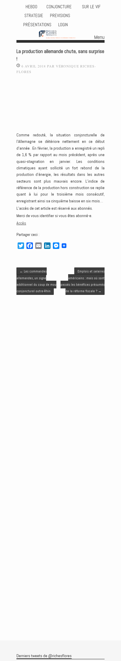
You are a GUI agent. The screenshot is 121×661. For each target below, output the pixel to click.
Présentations (37, 25)
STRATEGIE (33, 16)
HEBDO (31, 7)
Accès (21, 223)
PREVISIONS (60, 16)
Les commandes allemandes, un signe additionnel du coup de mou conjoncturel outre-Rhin (36, 281)
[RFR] (60, 34)
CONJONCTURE (59, 7)
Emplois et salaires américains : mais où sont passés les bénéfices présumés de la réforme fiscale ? (82, 281)
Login (63, 25)
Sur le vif (91, 7)
